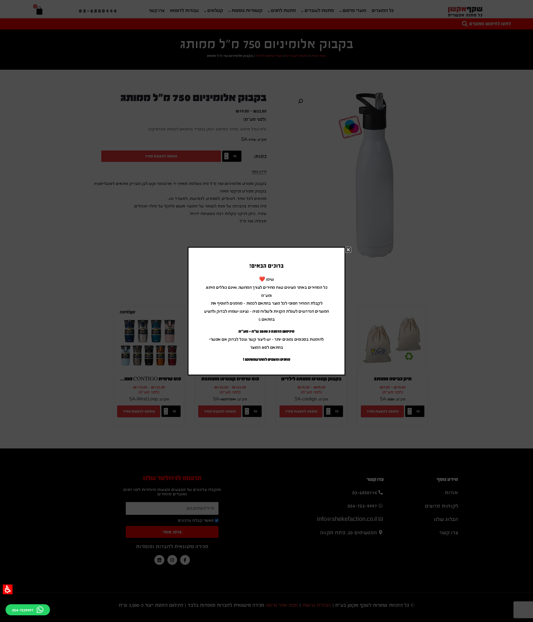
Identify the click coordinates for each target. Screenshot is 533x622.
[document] (266, 311)
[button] (7, 589)
